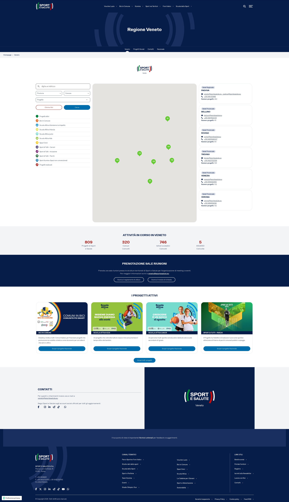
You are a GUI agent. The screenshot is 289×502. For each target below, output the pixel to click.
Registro (237, 469)
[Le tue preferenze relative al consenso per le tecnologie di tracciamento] (12, 498)
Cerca (77, 107)
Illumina (138, 6)
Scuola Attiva (181, 474)
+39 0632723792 (43, 480)
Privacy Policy (220, 499)
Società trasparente (202, 499)
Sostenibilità (181, 488)
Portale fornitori (240, 464)
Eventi (124, 483)
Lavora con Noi (239, 478)
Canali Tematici (129, 455)
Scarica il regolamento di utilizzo (128, 280)
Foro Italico (167, 6)
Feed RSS (247, 499)
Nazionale (160, 49)
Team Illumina (127, 478)
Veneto (127, 49)
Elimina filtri (49, 107)
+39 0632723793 (56, 480)
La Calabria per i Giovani (185, 478)
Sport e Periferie (128, 473)
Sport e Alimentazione (185, 483)
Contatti (151, 49)
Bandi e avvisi (239, 460)
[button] (153, 162)
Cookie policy (234, 499)
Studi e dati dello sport (130, 464)
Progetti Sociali (138, 49)
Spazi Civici (181, 469)
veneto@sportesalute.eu (158, 273)
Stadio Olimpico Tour (129, 487)
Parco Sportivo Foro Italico (131, 460)
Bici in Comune (124, 6)
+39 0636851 (42, 477)
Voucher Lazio (109, 6)
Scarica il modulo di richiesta (161, 280)
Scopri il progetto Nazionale (62, 349)
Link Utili (238, 455)
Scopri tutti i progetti (144, 360)
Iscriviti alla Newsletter (242, 473)
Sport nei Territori (152, 6)
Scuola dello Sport (182, 6)
